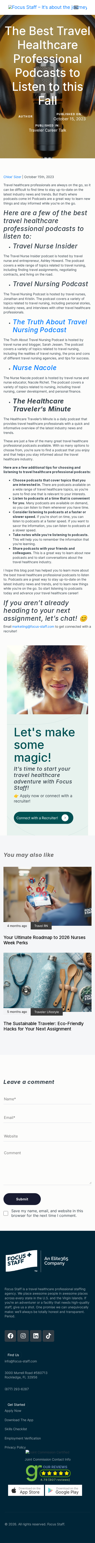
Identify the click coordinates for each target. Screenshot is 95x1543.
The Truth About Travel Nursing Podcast (50, 326)
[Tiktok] (48, 1336)
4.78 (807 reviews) (55, 1479)
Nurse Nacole (35, 368)
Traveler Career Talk (47, 130)
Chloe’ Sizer (12, 177)
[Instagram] (23, 1336)
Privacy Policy (15, 1447)
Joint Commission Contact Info (48, 1459)
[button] (26, 1490)
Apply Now (13, 1411)
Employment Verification (23, 1438)
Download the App (19, 1420)
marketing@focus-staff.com (33, 626)
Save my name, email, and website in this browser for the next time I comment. (47, 1213)
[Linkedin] (36, 1336)
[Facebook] (10, 1336)
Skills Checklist (16, 1429)
